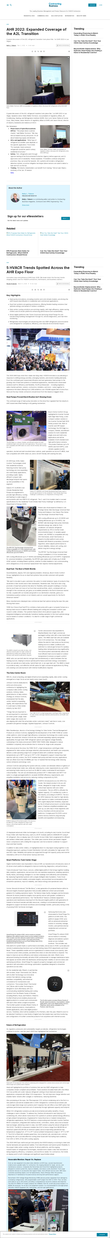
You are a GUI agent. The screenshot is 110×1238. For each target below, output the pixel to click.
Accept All (102, 1234)
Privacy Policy (52, 1234)
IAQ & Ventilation (56, 15)
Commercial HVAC (43, 15)
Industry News (81, 15)
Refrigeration (69, 15)
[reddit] (41, 51)
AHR (8, 24)
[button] (8, 5)
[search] (11, 5)
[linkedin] (35, 51)
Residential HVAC (29, 15)
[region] (55, 1234)
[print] (69, 51)
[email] (44, 51)
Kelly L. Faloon (11, 45)
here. (12, 172)
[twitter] (38, 51)
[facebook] (32, 51)
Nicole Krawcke (12, 284)
